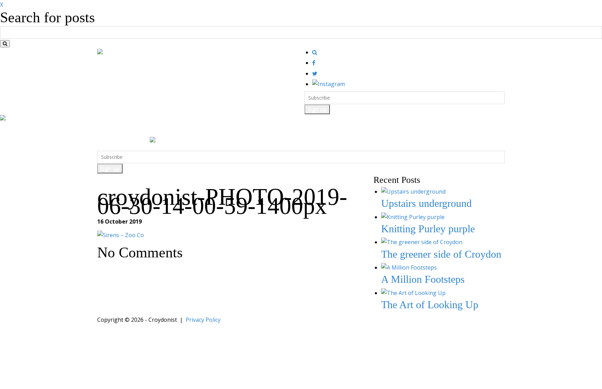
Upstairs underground (426, 203)
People (263, 130)
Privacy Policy (203, 320)
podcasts (321, 130)
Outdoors (208, 130)
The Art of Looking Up (429, 304)
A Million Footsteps (423, 279)
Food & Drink (143, 130)
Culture (178, 130)
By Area (291, 130)
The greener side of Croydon (441, 254)
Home (109, 130)
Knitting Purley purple (428, 228)
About (349, 130)
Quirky (237, 130)
